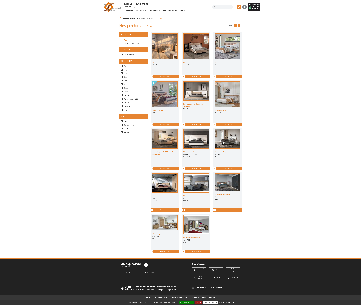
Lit (156, 18)
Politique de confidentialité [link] (226, 302)
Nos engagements (170, 10)
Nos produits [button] (140, 10)
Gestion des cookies (199, 297)
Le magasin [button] (128, 10)
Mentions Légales (160, 297)
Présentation (126, 272)
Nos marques (154, 10)
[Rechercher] (231, 7)
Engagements (171, 290)
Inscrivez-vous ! (216, 287)
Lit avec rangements (131, 43)
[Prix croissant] (235, 25)
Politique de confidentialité (179, 297)
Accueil (148, 297)
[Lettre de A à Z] (238, 25)
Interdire (198, 302)
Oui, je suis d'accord (186, 302)
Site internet (140, 290)
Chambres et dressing (146, 18)
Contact (183, 10)
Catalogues (160, 290)
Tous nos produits (129, 18)
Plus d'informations (210, 302)
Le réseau (150, 290)
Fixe (160, 18)
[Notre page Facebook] (244, 7)
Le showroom (149, 272)
